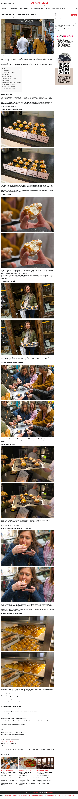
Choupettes (11, 745)
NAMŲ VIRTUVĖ (14, 8)
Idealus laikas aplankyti (7, 80)
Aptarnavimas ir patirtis (7, 76)
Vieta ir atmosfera (6, 70)
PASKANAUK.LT (39, 2)
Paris (15, 745)
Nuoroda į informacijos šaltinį (7, 741)
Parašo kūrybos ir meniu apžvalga (9, 72)
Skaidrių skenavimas (27, 795)
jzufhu (14, 17)
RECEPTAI (48, 8)
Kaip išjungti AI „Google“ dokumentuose (63, 28)
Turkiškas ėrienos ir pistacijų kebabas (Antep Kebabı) (65, 23)
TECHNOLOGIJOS (55, 8)
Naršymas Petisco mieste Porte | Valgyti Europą (44, 772)
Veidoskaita (69, 795)
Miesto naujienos (47, 795)
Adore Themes (50, 792)
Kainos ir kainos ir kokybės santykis (9, 78)
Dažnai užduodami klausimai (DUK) (10, 88)
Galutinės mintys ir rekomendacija (9, 84)
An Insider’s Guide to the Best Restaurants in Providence (66, 30)
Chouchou (6, 745)
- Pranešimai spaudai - (9, 796)
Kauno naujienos (17, 796)
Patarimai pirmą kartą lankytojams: (9, 86)
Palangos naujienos (33, 796)
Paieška (57, 13)
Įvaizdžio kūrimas (62, 795)
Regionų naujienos (25, 796)
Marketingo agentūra (8, 795)
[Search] (76, 8)
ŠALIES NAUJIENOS (5, 8)
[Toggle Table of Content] (19, 69)
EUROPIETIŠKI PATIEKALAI (24, 8)
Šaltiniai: (6, 89)
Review (17, 745)
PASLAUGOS (62, 8)
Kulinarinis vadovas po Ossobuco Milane (25, 772)
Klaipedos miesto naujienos (37, 795)
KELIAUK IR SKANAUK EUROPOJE (37, 8)
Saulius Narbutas (54, 795)
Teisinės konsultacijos (17, 795)
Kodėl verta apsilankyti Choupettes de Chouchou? (12, 82)
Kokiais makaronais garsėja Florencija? (62, 20)
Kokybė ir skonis (6, 74)
